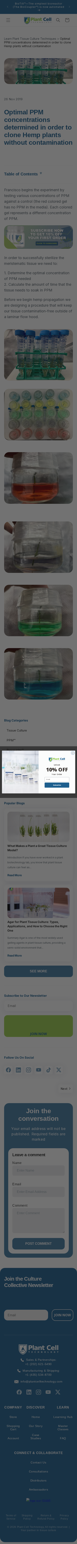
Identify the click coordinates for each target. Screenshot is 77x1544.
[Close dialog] (72, 753)
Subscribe (57, 785)
